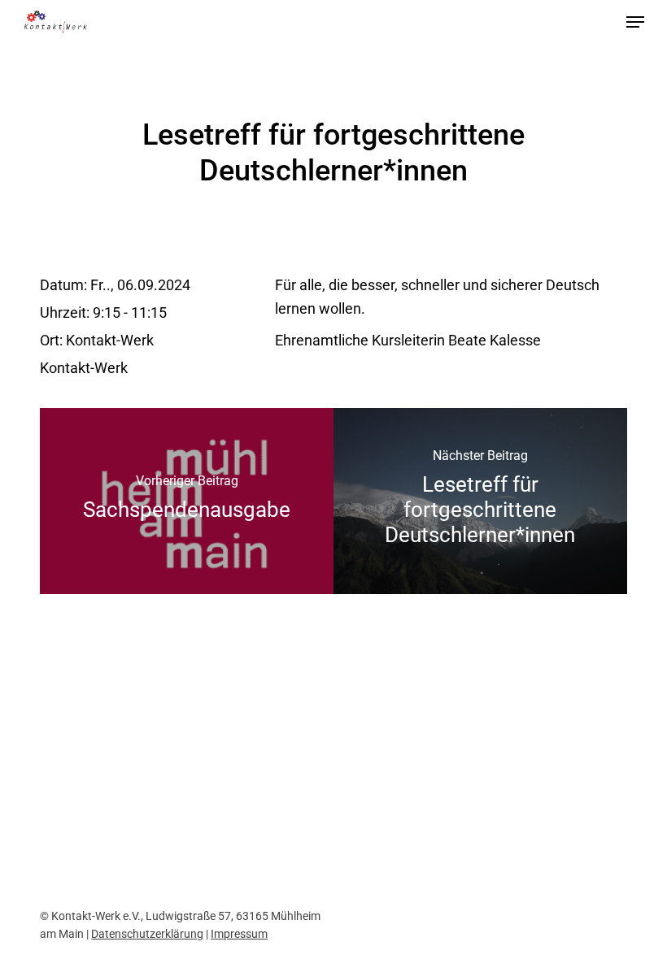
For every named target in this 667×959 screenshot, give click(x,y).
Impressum (239, 933)
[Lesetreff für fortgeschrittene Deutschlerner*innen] (480, 501)
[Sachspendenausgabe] (187, 501)
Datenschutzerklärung (147, 933)
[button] (635, 22)
